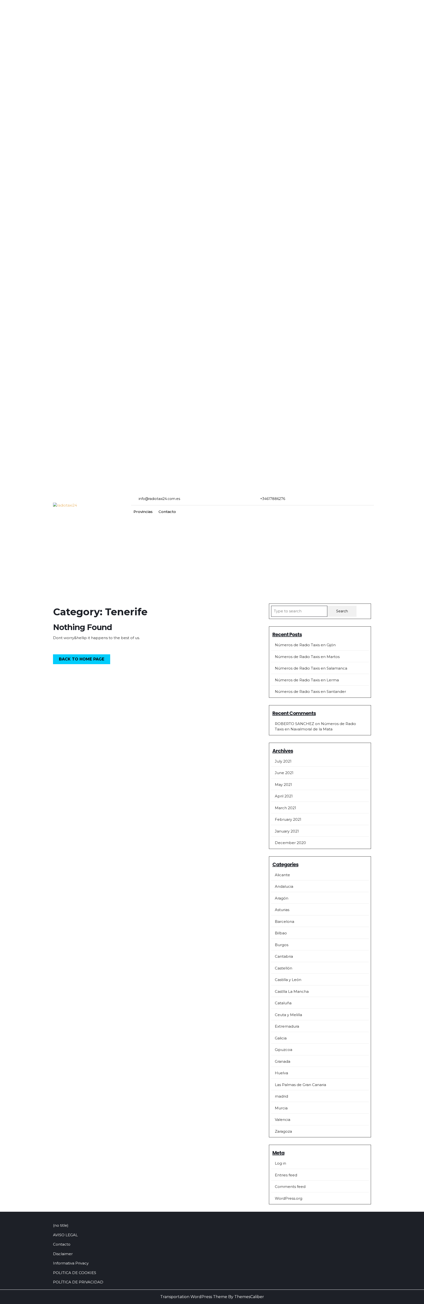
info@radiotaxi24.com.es (159, 499)
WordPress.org (288, 1198)
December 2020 (290, 842)
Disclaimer (63, 1253)
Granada (282, 1061)
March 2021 (285, 808)
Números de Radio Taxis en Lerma (307, 680)
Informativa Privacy (71, 1263)
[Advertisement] (212, 555)
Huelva (281, 1073)
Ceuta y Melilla (288, 1014)
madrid (281, 1096)
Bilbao (281, 933)
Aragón (281, 898)
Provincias (143, 511)
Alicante (282, 875)
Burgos (281, 944)
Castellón (283, 968)
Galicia (281, 1038)
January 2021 (287, 831)
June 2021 (284, 772)
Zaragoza (283, 1131)
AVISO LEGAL (65, 1235)
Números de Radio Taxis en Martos (307, 656)
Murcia (281, 1108)
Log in (280, 1163)
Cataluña (283, 1003)
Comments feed (290, 1186)
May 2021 (283, 784)
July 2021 (283, 761)
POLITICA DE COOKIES (74, 1272)
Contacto (167, 511)
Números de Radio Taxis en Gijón (305, 645)
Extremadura (287, 1026)
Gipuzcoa (283, 1049)
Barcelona (284, 921)
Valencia (282, 1119)
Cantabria (284, 956)
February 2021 (288, 819)
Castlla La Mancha (292, 991)
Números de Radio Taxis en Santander (310, 691)
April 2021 (284, 796)
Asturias (282, 909)
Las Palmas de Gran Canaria (300, 1084)
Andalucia (284, 886)
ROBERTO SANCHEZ (294, 723)
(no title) (60, 1225)
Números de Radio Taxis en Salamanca (311, 668)
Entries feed (286, 1175)
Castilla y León (288, 979)
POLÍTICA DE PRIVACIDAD (78, 1282)
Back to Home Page (84, 660)
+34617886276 (272, 499)
